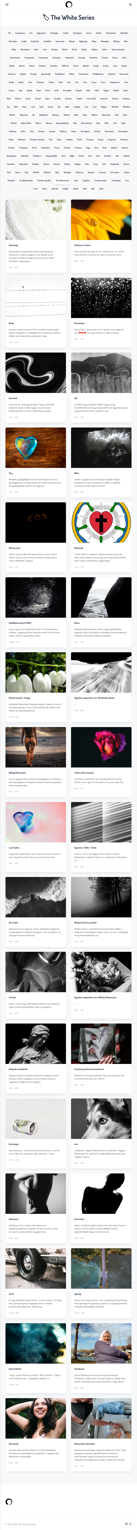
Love (94, 106)
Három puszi (14, 548)
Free (126, 82)
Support (91, 172)
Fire (76, 82)
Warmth (55, 188)
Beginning (83, 41)
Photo (11, 139)
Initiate (79, 98)
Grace (47, 90)
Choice (64, 49)
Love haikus (14, 847)
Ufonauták (13, 1443)
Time (76, 180)
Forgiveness (114, 82)
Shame (46, 164)
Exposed (111, 74)
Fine (69, 82)
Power (79, 139)
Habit (97, 90)
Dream (106, 66)
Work (101, 188)
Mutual (13, 123)
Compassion (29, 57)
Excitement (83, 74)
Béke (76, 473)
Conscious (57, 57)
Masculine (24, 115)
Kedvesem (13, 1219)
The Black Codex (26, 180)
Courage (81, 57)
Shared (57, 164)
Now (98, 123)
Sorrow (126, 164)
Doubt (96, 66)
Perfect (97, 131)
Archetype (77, 33)
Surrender (115, 172)
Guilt (88, 90)
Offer (107, 123)
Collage (94, 49)
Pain (32, 131)
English (23, 74)
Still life (36, 172)
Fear (30, 82)
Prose (34, 147)
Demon (22, 66)
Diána (77, 622)
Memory (55, 115)
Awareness (60, 41)
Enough (34, 74)
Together (86, 180)
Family (11, 82)
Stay (26, 172)
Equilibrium (60, 74)
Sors (11, 473)
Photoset (21, 139)
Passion (52, 131)
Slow (87, 164)
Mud (116, 115)
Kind (16, 106)
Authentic (35, 41)
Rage (88, 147)
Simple (67, 164)
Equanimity (46, 74)
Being (94, 41)
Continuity (69, 57)
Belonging (105, 41)
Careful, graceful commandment (89, 1069)
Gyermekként (15, 1368)
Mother (94, 115)
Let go (50, 106)
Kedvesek (78, 548)
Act (31, 33)
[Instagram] (130, 1524)
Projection (23, 147)
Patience (63, 131)
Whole (75, 188)
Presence (124, 139)
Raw (96, 147)
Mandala (115, 106)
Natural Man (26, 123)
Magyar (104, 106)
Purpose (78, 147)
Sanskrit (107, 156)
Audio (24, 41)
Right (72, 156)
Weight (65, 188)
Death (11, 66)
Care (45, 49)
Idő (75, 398)
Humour (68, 98)
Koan (24, 106)
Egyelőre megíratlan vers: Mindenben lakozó (94, 697)
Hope (47, 98)
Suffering (79, 172)
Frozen (11, 90)
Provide (67, 147)
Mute (125, 115)
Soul (9, 172)
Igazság (77, 1293)
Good (39, 90)
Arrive (88, 33)
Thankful (11, 180)
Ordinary (12, 131)
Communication (118, 49)
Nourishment (86, 123)
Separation (23, 164)
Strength (67, 172)
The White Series (62, 180)
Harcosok (13, 398)
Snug (95, 164)
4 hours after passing (83, 772)
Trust (35, 188)
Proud (56, 147)
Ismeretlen (79, 1219)
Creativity (93, 57)
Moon (85, 115)
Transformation (100, 180)
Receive (125, 147)
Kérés (11, 323)
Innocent (103, 98)
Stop (57, 172)
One (115, 123)
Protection (45, 147)
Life (59, 106)
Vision (44, 188)
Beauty (72, 41)
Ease (115, 66)
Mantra (12, 115)
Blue (126, 41)
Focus (94, 82)
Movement (106, 115)
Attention (124, 33)
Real (104, 147)
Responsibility (51, 156)
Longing (77, 106)
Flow (85, 82)
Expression (124, 74)
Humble (57, 98)
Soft (104, 164)
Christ (74, 49)
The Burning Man (44, 180)
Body (14, 49)
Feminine (40, 82)
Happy (106, 90)
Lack (33, 106)
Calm (36, 49)
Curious (105, 57)
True (127, 180)
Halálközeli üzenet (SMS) (20, 622)
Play (50, 139)
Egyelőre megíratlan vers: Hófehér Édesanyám (95, 997)
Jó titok (12, 997)
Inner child (91, 98)
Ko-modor (13, 922)
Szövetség (13, 245)
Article (98, 33)
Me (33, 115)
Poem (59, 139)
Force (103, 82)
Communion (15, 57)
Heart (125, 90)
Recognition (11, 156)
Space (17, 172)
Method (67, 115)
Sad (89, 156)
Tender (127, 172)
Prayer (100, 139)
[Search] (130, 4)
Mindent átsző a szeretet (85, 922)
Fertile (51, 82)
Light (67, 106)
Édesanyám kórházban (84, 1443)
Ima (76, 1144)
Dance (115, 57)
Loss (86, 106)
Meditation (43, 115)
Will (92, 188)
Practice (90, 139)
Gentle (29, 90)
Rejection (24, 156)
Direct (75, 66)
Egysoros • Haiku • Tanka (85, 847)
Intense (115, 98)
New (75, 123)
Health (116, 90)
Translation (116, 180)
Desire (31, 66)
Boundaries (25, 49)
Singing (77, 164)
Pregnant (112, 139)
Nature (38, 123)
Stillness (47, 172)
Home (28, 98)
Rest (63, 156)
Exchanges (14, 1144)
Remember (79, 323)
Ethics (71, 74)
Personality (123, 131)
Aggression (41, 33)
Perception (85, 131)
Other (23, 131)
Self (117, 156)
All (9, 33)
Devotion (53, 66)
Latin (41, 106)
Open (123, 123)
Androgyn (54, 33)
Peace (73, 131)
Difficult (65, 66)
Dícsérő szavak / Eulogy (19, 697)
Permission (109, 131)
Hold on (18, 98)
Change (54, 49)
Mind (76, 115)
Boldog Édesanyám (17, 772)
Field (60, 82)
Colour (104, 49)
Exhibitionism (98, 74)
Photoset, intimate (37, 139)
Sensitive (10, 164)
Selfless (126, 156)
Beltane (116, 41)
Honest (38, 98)
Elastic (124, 66)
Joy (8, 106)
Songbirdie (114, 164)
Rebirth (114, 147)
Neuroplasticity (62, 123)
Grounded (67, 90)
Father (21, 82)
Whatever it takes (82, 245)
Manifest (126, 106)
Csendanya (79, 1368)
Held (8, 98)
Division (86, 66)
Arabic (65, 33)
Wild (85, 188)
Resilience (37, 156)
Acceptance (20, 33)
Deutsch (42, 66)
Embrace (11, 74)
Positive (69, 139)
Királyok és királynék (18, 1069)
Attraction (13, 41)
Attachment (111, 33)
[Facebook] (126, 1524)
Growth (79, 90)
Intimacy (126, 98)
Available (47, 41)
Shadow (35, 164)
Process (11, 147)
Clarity (84, 49)
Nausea (49, 123)
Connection (43, 57)
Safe (98, 156)
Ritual (81, 156)
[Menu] (7, 4)
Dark (124, 57)
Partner (41, 131)
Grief (56, 90)
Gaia (20, 90)
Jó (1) (11, 1293)
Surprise (102, 172)
